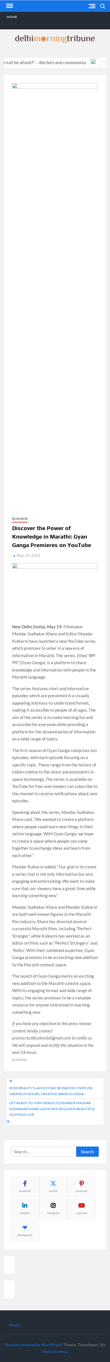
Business (20, 519)
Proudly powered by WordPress (33, 1344)
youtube (81, 1213)
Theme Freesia (54, 1351)
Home (12, 17)
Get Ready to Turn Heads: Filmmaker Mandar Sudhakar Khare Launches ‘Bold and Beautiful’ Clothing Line (52, 1109)
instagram (53, 1213)
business (19, 1059)
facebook (25, 1191)
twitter (53, 1191)
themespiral (24, 1235)
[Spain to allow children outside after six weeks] (91, 62)
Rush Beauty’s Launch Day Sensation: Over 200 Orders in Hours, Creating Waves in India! (51, 1091)
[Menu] (9, 6)
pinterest (81, 1191)
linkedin (25, 1213)
